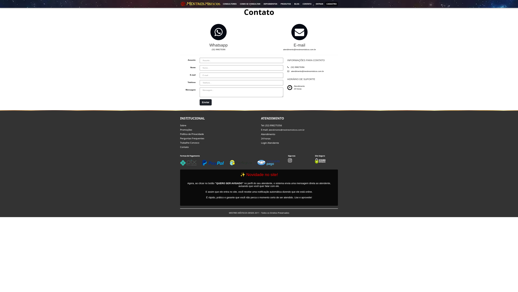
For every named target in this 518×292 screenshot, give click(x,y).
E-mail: (283, 129)
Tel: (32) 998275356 (271, 125)
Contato (184, 147)
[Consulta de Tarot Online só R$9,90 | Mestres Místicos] (200, 4)
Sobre (183, 125)
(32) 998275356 (218, 49)
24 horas (265, 138)
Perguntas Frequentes (192, 138)
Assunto (192, 60)
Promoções (186, 129)
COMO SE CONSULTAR (250, 4)
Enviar (205, 102)
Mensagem (191, 90)
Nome (193, 67)
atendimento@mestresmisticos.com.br (299, 49)
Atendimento (268, 134)
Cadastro (331, 4)
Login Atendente (270, 142)
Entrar (319, 4)
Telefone (192, 82)
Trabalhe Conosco (189, 142)
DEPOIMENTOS (270, 4)
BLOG (296, 4)
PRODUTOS (286, 4)
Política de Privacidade (192, 134)
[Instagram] (290, 162)
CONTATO (307, 4)
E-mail (193, 75)
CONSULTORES (230, 4)
